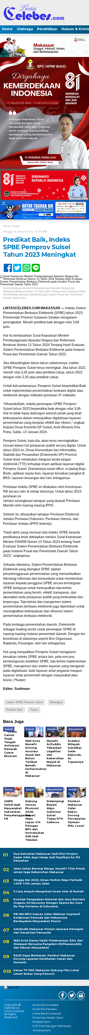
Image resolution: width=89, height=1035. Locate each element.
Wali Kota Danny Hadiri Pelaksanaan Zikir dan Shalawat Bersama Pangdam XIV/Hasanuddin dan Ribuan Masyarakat (48, 944)
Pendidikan (47, 29)
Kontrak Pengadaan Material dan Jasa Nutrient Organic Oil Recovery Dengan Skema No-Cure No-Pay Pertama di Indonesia (49, 903)
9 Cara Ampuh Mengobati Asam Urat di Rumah (48, 891)
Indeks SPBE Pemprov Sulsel (24, 702)
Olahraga (25, 29)
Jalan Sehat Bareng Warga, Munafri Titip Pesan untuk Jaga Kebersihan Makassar (49, 870)
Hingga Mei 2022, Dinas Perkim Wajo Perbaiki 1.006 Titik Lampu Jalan (47, 881)
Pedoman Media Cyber (48, 1017)
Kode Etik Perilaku (44, 1009)
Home (7, 29)
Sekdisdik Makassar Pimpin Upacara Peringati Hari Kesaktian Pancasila (48, 930)
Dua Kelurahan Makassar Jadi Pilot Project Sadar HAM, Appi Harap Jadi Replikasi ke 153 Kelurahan (46, 857)
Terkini (34, 709)
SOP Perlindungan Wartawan (51, 1026)
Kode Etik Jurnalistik (45, 1005)
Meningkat (56, 702)
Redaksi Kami (41, 1021)
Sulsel (15, 225)
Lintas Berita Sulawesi (46, 1013)
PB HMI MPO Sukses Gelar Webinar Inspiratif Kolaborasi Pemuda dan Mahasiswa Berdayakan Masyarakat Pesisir (46, 917)
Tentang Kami (41, 1030)
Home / (7, 225)
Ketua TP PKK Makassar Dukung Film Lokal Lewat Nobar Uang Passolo (46, 971)
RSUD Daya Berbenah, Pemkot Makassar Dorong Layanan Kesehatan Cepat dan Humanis (44, 959)
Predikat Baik (14, 709)
